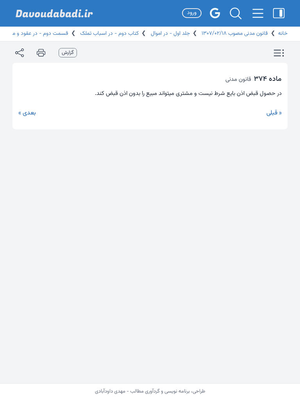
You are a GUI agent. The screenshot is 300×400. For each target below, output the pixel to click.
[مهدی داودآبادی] (54, 13)
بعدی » (27, 113)
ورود (191, 13)
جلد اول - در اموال (169, 33)
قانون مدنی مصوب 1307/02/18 (234, 33)
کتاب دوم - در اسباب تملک (109, 33)
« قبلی (274, 113)
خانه (283, 33)
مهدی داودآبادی (110, 391)
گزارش (68, 53)
